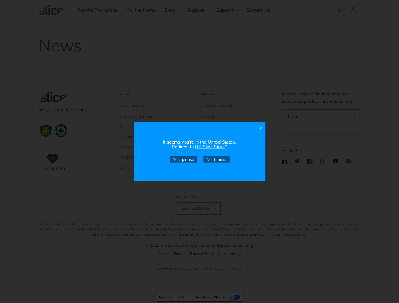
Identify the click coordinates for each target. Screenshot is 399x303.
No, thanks (216, 159)
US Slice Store (210, 146)
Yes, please (183, 159)
